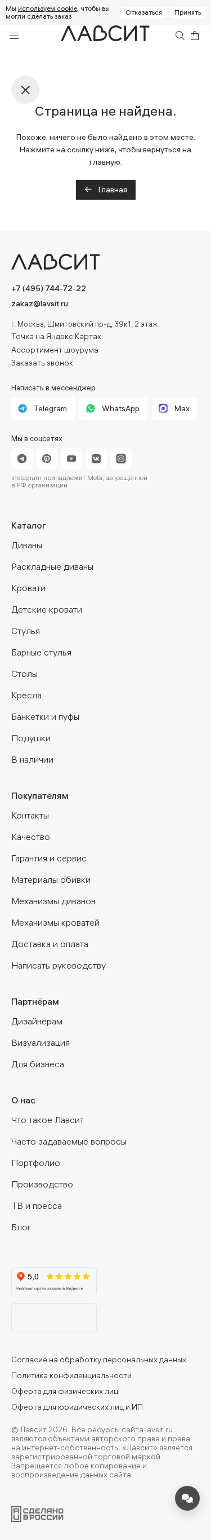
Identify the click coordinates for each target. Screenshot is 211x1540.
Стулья (25, 630)
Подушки (31, 737)
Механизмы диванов (53, 901)
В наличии (32, 759)
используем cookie (47, 8)
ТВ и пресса (36, 1205)
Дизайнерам (36, 1021)
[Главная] (106, 35)
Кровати (28, 587)
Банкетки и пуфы (45, 716)
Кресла (26, 695)
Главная (112, 189)
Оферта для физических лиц (64, 1391)
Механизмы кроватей (55, 922)
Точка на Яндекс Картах (56, 336)
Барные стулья (41, 652)
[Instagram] (121, 458)
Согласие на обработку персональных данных (98, 1359)
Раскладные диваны (52, 566)
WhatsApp (121, 408)
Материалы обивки (51, 879)
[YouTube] (71, 458)
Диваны (26, 545)
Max (182, 408)
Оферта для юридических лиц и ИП (77, 1406)
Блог (21, 1227)
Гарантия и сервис (49, 858)
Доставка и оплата (49, 943)
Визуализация (40, 1042)
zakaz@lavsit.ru (39, 303)
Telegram (50, 408)
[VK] (96, 458)
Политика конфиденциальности (71, 1375)
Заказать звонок (42, 363)
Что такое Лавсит (47, 1119)
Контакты (30, 815)
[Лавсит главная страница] (105, 262)
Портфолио (35, 1162)
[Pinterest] (46, 458)
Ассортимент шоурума (54, 350)
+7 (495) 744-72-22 (48, 288)
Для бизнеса (37, 1064)
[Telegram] (22, 458)
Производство (42, 1184)
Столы (24, 673)
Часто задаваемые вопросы (69, 1141)
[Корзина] (194, 35)
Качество (30, 836)
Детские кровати (46, 609)
